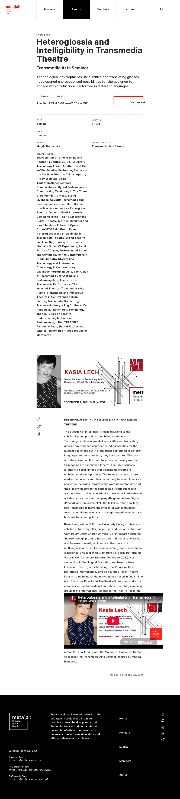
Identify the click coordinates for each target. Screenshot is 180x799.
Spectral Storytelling (60, 259)
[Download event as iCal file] (39, 419)
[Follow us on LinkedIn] (163, 734)
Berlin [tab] (60, 96)
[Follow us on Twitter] (163, 740)
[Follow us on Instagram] (163, 727)
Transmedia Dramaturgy (63, 301)
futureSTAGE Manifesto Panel (56, 229)
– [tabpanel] (62, 103)
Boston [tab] (44, 96)
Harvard (42, 135)
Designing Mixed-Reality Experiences (61, 216)
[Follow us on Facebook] (163, 715)
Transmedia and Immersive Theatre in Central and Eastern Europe (60, 297)
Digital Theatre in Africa (53, 221)
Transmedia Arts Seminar (109, 146)
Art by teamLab (47, 178)
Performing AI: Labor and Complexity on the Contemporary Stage (62, 255)
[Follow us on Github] (163, 721)
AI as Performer (61, 170)
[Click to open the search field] (161, 9)
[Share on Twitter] (39, 427)
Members (125, 761)
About (123, 775)
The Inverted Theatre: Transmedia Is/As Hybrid (60, 288)
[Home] (18, 9)
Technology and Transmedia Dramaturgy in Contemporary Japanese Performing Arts (56, 267)
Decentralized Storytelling (66, 212)
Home (123, 718)
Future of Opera (67, 225)
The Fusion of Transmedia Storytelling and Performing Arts (62, 276)
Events (123, 746)
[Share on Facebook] (39, 434)
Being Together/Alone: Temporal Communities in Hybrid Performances (62, 183)
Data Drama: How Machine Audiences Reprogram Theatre (61, 208)
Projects (124, 732)
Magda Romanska (48, 146)
